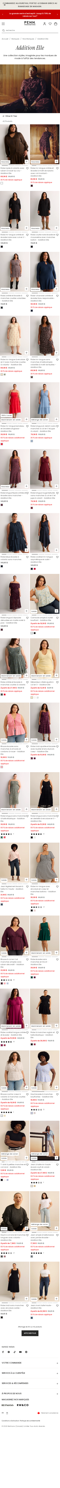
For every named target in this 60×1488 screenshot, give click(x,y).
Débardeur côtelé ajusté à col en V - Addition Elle (42, 683)
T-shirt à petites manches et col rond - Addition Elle (13, 1165)
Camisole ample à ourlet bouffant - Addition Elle (42, 618)
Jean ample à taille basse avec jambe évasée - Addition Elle (42, 1237)
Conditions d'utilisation (10, 1421)
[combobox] (32, 30)
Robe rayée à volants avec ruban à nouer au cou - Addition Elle (12, 170)
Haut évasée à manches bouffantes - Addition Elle (42, 1095)
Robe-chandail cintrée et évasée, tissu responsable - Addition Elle (43, 298)
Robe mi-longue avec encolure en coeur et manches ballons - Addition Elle (43, 890)
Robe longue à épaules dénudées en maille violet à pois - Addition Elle (13, 620)
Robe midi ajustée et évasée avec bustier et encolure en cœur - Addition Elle (43, 749)
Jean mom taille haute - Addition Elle (41, 1306)
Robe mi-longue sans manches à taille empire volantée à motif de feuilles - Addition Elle (43, 363)
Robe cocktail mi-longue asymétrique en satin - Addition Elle (42, 559)
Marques (15, 39)
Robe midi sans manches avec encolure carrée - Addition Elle (12, 1308)
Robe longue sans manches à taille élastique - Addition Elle (13, 818)
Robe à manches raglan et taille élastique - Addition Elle (43, 1035)
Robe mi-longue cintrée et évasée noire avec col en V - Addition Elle (13, 237)
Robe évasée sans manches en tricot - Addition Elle (39, 962)
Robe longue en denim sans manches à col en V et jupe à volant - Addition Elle (43, 428)
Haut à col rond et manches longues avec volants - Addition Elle (13, 1237)
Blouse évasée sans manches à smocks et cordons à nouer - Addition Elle (13, 750)
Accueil (5, 39)
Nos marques (28, 39)
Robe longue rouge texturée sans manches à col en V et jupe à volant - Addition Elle (43, 495)
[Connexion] (44, 23)
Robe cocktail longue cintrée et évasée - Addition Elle (13, 1033)
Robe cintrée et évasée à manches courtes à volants (13, 683)
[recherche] (3, 30)
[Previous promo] (4, 14)
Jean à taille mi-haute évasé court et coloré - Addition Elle (41, 1167)
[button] (3, 23)
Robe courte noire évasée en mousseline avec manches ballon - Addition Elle (43, 237)
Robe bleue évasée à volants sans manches (11, 558)
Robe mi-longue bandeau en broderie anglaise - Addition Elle (12, 428)
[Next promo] (55, 14)
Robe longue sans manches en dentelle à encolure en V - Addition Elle (43, 818)
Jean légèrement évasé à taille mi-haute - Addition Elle (12, 889)
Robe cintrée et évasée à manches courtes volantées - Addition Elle (13, 298)
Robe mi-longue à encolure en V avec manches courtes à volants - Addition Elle (13, 362)
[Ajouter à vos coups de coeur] (27, 168)
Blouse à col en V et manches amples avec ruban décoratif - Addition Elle (12, 963)
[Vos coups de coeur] (50, 23)
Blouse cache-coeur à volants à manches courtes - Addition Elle (13, 1096)
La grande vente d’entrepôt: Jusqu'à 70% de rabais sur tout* (30, 14)
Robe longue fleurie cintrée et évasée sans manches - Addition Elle (13, 495)
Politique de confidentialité (30, 1421)
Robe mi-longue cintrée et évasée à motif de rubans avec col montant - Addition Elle (42, 172)
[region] (30, 14)
